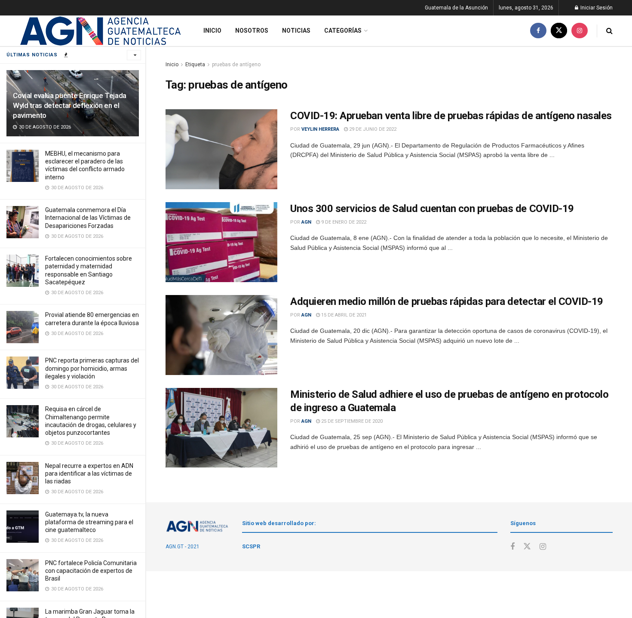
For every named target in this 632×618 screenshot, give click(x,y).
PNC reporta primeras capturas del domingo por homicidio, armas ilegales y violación (92, 368)
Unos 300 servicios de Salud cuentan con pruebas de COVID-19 (432, 209)
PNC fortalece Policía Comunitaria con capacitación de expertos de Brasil (91, 571)
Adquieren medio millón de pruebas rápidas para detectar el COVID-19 (446, 301)
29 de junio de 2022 (372, 129)
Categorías (343, 30)
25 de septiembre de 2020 (351, 421)
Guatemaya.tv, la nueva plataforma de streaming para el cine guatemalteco (89, 522)
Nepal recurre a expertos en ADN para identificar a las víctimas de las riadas (89, 473)
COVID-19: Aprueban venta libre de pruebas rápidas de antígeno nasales (451, 116)
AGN (306, 222)
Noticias (296, 30)
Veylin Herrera (320, 129)
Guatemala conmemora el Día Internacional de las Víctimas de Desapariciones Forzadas (88, 217)
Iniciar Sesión (596, 8)
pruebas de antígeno (236, 64)
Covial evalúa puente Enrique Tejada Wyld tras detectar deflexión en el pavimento (69, 105)
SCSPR (251, 546)
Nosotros (251, 30)
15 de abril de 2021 (343, 315)
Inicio (212, 30)
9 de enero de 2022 (343, 222)
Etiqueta (195, 64)
